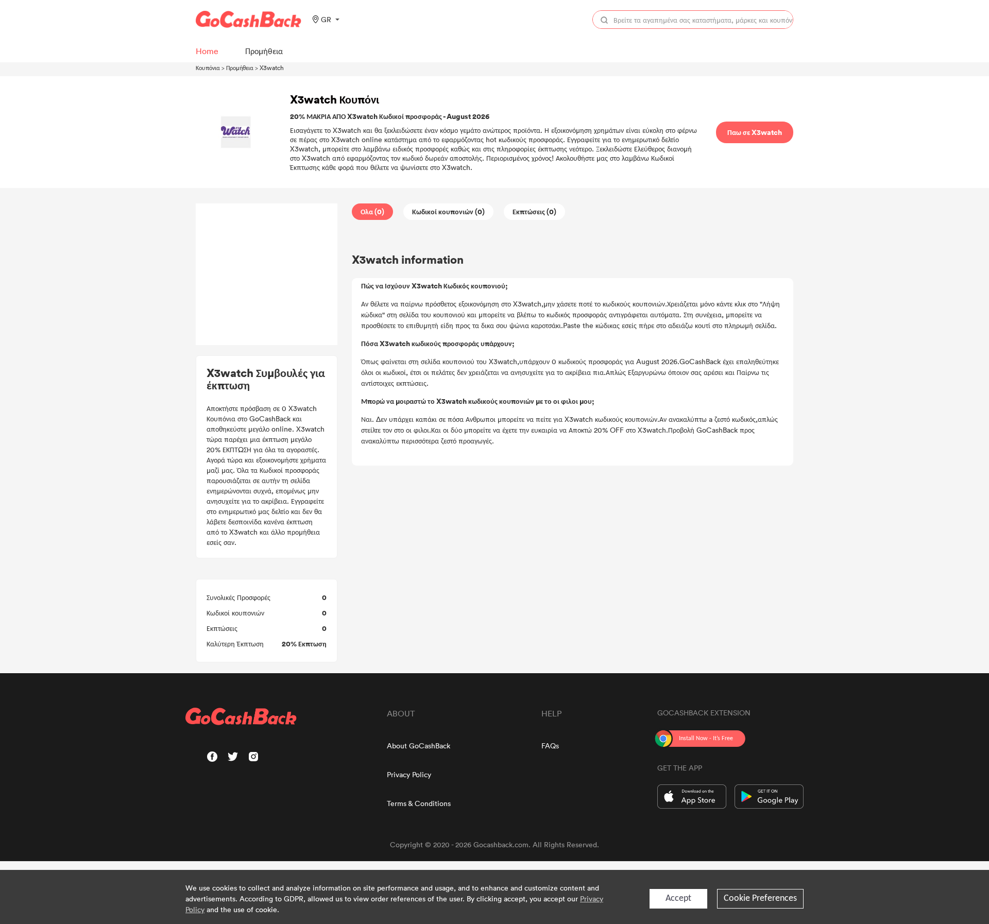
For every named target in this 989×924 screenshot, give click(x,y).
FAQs (550, 745)
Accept (678, 898)
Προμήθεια (239, 67)
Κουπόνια (208, 67)
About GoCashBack (418, 745)
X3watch (272, 67)
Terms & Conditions (419, 803)
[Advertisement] (266, 274)
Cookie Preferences (760, 898)
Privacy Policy (409, 774)
